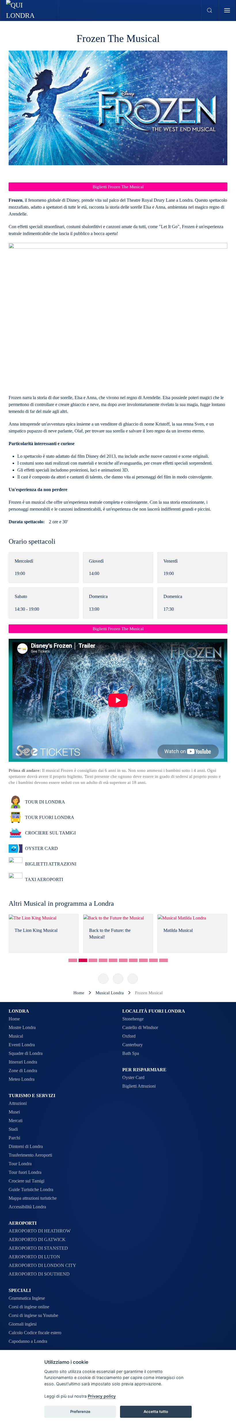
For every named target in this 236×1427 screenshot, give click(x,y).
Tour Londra (20, 1163)
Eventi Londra (22, 1044)
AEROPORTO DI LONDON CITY (42, 1265)
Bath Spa (130, 1053)
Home (14, 1018)
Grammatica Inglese (27, 1298)
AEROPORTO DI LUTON (34, 1256)
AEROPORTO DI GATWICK (37, 1239)
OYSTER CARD (41, 848)
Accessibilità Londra (27, 1206)
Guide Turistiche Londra (31, 1189)
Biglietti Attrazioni (139, 1086)
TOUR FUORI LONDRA (49, 817)
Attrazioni (18, 1103)
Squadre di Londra (26, 1053)
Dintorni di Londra (26, 1146)
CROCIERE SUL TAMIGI (50, 832)
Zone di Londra (23, 1070)
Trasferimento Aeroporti (30, 1155)
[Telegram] (132, 979)
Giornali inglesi (23, 1324)
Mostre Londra (22, 1027)
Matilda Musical (109, 930)
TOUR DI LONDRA (45, 801)
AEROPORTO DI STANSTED (38, 1248)
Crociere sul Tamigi (26, 1180)
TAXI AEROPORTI (44, 879)
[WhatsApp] (118, 979)
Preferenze (80, 1411)
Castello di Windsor (140, 1027)
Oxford (129, 1036)
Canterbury (132, 1044)
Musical (16, 1036)
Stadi (13, 1129)
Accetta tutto (156, 1411)
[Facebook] (103, 979)
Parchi (14, 1137)
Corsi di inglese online (29, 1306)
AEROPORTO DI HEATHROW (40, 1230)
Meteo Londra (22, 1079)
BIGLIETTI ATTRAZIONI (50, 863)
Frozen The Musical (118, 38)
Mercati (15, 1120)
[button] (209, 10)
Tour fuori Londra (25, 1172)
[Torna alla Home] (29, 10)
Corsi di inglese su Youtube (33, 1315)
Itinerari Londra (23, 1061)
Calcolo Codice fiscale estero (35, 1332)
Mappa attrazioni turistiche (33, 1198)
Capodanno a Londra (28, 1341)
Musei (14, 1111)
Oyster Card (133, 1077)
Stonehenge (133, 1018)
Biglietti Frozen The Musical (118, 186)
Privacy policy (102, 1396)
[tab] (72, 960)
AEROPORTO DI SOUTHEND (39, 1274)
